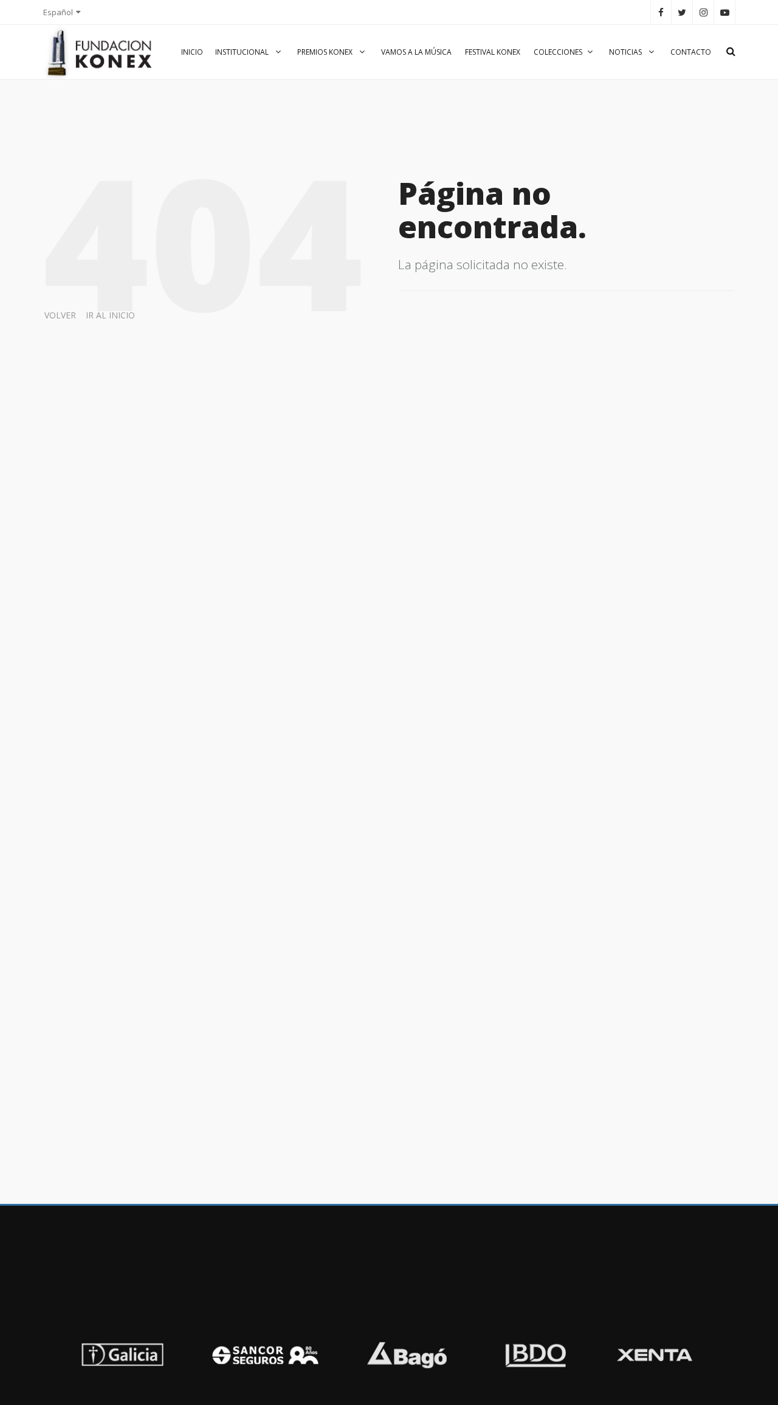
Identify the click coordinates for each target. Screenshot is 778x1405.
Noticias (626, 52)
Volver (60, 315)
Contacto (690, 52)
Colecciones (558, 52)
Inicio (192, 52)
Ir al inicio (110, 315)
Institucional (242, 52)
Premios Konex (325, 52)
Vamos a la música (416, 52)
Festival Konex (492, 52)
